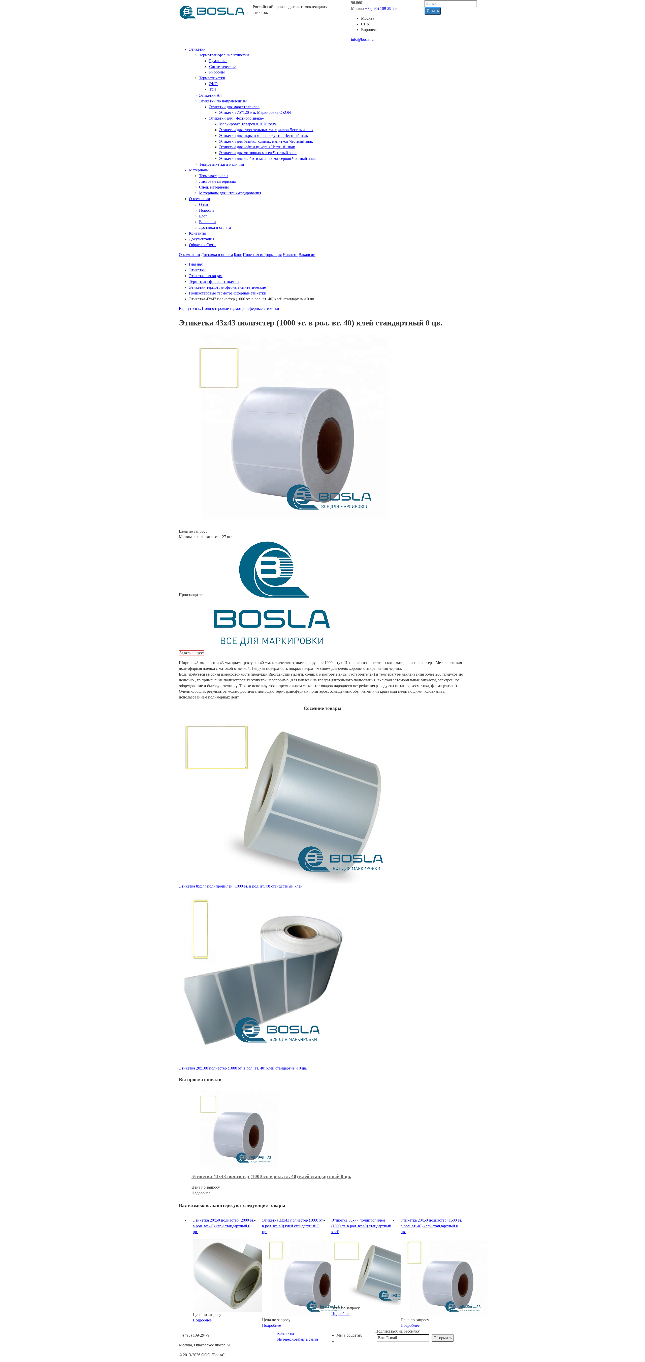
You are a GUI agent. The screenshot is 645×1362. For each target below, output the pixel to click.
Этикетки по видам (205, 276)
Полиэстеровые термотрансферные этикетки (227, 293)
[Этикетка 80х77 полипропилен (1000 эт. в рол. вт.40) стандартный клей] (375, 1271)
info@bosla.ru (362, 39)
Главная (196, 264)
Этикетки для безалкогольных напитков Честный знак (266, 141)
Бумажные (218, 61)
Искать (433, 11)
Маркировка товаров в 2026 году (247, 124)
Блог (203, 216)
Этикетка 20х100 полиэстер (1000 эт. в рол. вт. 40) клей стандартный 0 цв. (243, 1068)
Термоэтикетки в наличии (221, 164)
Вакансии (207, 221)
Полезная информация (262, 254)
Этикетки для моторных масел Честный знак (258, 153)
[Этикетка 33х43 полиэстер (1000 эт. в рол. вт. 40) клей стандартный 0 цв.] (306, 1277)
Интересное (287, 1339)
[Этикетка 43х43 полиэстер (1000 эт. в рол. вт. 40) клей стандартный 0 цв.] (235, 1129)
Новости (206, 210)
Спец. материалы (214, 187)
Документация (201, 239)
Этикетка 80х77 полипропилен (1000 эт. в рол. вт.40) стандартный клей (361, 1226)
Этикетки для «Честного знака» (236, 118)
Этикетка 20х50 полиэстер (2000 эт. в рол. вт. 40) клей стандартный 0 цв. (223, 1226)
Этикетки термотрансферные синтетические (227, 287)
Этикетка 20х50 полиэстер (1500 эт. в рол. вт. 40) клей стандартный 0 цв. (431, 1226)
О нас (204, 204)
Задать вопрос (191, 653)
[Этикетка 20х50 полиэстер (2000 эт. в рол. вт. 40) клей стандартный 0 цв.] (237, 1275)
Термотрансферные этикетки (224, 55)
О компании (199, 199)
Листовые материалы (217, 181)
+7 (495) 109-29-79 (381, 8)
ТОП (213, 89)
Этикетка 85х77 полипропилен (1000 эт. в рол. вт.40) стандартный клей (241, 886)
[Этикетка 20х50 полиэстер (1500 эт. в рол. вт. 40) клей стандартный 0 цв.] (445, 1277)
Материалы (199, 170)
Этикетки (197, 49)
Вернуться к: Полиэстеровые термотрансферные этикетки (229, 308)
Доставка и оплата (215, 227)
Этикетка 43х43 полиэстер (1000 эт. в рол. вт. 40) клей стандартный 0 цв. (271, 1176)
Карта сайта (308, 1339)
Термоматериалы (213, 176)
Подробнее (200, 1193)
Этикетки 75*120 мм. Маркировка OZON (255, 112)
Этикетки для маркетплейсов (234, 107)
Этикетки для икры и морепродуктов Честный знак (263, 135)
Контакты (197, 233)
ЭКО (213, 84)
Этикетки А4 (210, 95)
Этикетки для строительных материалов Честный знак (266, 130)
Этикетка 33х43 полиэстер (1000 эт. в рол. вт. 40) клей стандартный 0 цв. (293, 1226)
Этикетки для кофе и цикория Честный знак (257, 147)
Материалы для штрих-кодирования (230, 193)
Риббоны (217, 72)
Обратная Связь (202, 245)
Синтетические (222, 66)
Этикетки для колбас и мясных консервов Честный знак (267, 158)
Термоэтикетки (212, 78)
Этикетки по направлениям (223, 101)
